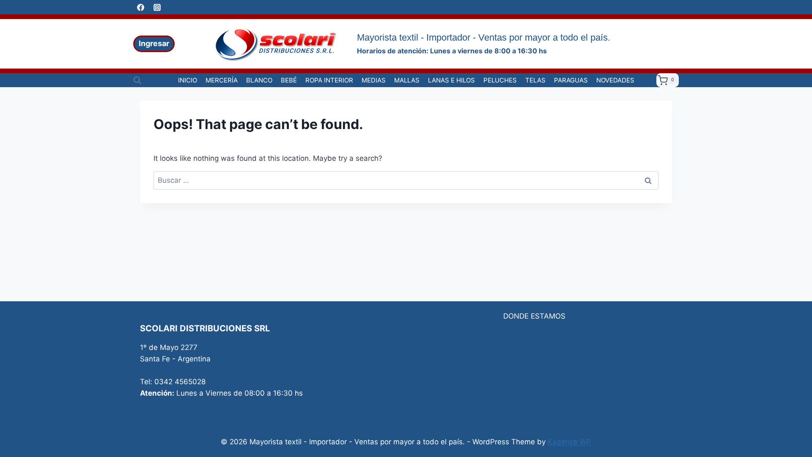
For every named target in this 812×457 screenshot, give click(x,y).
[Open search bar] (137, 80)
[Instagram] (157, 7)
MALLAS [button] (407, 80)
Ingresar (154, 43)
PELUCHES (500, 80)
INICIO (187, 80)
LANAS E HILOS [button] (451, 80)
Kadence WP (569, 442)
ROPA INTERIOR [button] (329, 80)
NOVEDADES (615, 80)
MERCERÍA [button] (222, 80)
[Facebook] (140, 7)
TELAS (535, 80)
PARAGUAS (571, 80)
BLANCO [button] (259, 80)
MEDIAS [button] (374, 80)
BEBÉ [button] (289, 80)
